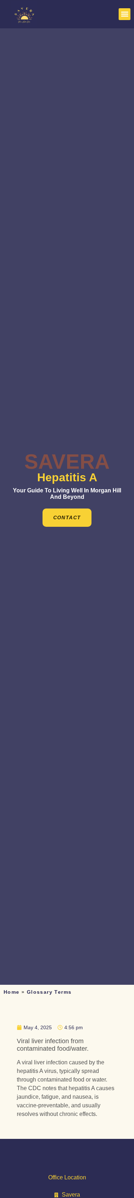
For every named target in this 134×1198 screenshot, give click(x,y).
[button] (124, 14)
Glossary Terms (49, 992)
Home (12, 992)
